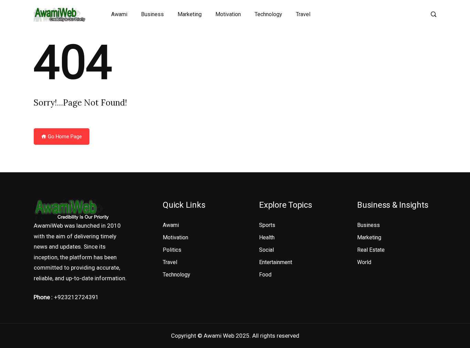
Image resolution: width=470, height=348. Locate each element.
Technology (268, 14)
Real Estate (371, 250)
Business (152, 14)
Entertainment (275, 262)
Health (267, 237)
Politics (172, 250)
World (364, 262)
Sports (267, 225)
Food (265, 274)
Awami (119, 14)
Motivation (228, 14)
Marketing (190, 14)
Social (266, 250)
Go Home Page (64, 136)
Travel (303, 14)
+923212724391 (76, 297)
